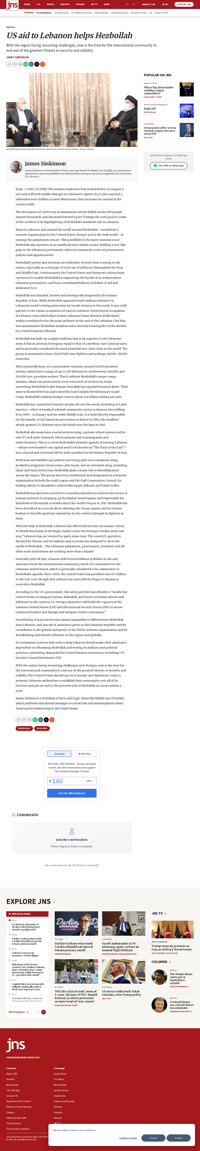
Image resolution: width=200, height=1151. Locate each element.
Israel (27, 4)
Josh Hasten (171, 953)
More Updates (17, 1012)
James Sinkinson (17, 57)
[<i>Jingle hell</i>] (187, 111)
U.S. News (59, 939)
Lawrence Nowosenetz (181, 1011)
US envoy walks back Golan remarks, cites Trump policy (121, 993)
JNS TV (94, 4)
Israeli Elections (61, 13)
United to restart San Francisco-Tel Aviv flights (25, 954)
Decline (178, 1138)
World (50, 4)
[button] (20, 64)
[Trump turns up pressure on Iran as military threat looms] (173, 929)
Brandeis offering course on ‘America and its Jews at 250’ (27, 999)
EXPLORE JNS (29, 901)
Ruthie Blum (150, 112)
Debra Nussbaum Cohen (66, 1005)
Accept (153, 1138)
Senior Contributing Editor (156, 104)
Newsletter (148, 4)
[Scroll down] (43, 1012)
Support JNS (184, 4)
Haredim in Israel (138, 13)
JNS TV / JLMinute (159, 942)
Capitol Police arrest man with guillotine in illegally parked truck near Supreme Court (28, 987)
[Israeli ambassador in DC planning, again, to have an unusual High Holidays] (123, 923)
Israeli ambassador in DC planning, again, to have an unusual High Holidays (120, 947)
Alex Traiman (158, 953)
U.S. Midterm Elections (81, 13)
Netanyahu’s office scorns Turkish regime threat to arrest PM (160, 130)
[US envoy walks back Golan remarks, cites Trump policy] (123, 971)
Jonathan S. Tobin (153, 97)
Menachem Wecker (127, 954)
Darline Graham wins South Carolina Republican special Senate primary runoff (74, 947)
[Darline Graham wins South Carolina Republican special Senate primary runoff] (76, 923)
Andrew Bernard (63, 954)
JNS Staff (148, 137)
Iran (150, 13)
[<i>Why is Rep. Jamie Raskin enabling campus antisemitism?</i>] (187, 89)
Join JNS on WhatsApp (171, 165)
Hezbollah (42, 728)
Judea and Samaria (119, 13)
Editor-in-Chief (161, 13)
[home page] (12, 5)
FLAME (108, 170)
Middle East (24, 728)
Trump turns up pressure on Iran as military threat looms (172, 947)
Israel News (149, 124)
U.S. (39, 4)
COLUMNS (160, 962)
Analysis (65, 4)
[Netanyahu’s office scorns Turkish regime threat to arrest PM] (187, 130)
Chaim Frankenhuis (179, 986)
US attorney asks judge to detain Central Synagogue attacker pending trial (26, 927)
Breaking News (21, 914)
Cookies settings (128, 1138)
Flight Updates (101, 13)
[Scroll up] (38, 1012)
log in (63, 846)
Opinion (80, 4)
